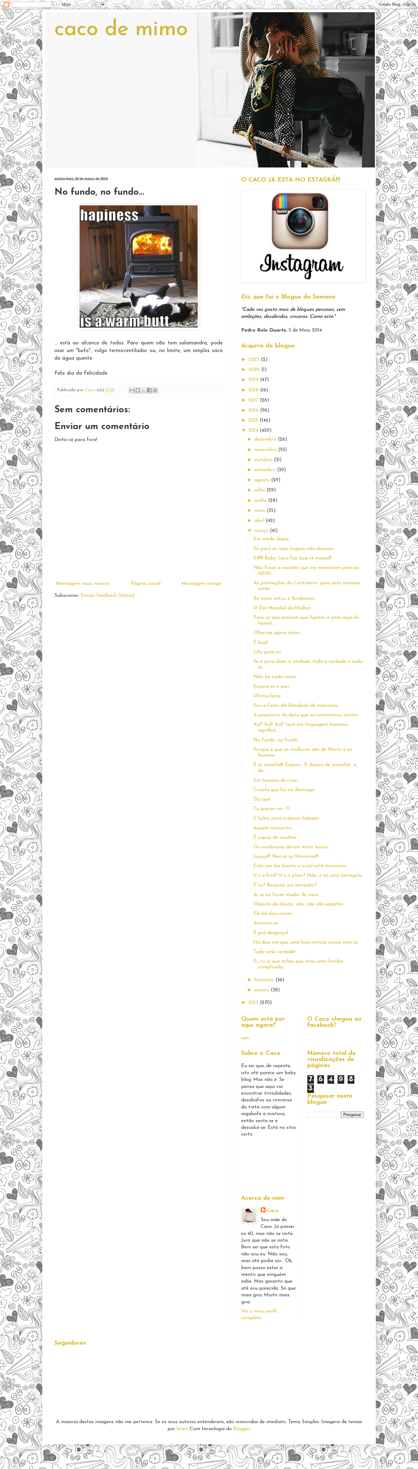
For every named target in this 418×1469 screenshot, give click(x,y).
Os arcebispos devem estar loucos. (291, 847)
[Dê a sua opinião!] (138, 390)
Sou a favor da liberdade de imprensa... (296, 705)
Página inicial (145, 583)
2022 (254, 369)
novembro (266, 449)
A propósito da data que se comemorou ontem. (306, 715)
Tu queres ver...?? (271, 808)
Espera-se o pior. (271, 686)
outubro (264, 459)
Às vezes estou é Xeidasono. (284, 598)
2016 (254, 410)
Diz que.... (263, 799)
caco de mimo (121, 30)
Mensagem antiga (201, 583)
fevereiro (264, 980)
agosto (262, 480)
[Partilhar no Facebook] (149, 390)
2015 (254, 420)
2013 (254, 1002)
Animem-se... (267, 923)
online (245, 1038)
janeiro (262, 990)
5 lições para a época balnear (286, 818)
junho (261, 500)
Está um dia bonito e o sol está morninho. (300, 866)
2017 (254, 400)
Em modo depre (271, 539)
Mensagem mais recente (83, 583)
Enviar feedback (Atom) (108, 595)
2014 (254, 430)
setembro (265, 470)
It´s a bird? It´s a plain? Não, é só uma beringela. (307, 875)
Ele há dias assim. (273, 913)
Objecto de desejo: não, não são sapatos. (298, 904)
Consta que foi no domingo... (285, 790)
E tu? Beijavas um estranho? (285, 885)
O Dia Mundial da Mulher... (283, 608)
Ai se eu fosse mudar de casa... (287, 894)
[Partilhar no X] (143, 390)
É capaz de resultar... (276, 837)
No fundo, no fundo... (276, 740)
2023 (254, 359)
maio (260, 510)
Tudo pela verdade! (274, 951)
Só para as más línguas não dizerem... (295, 548)
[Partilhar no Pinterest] (155, 390)
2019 (254, 379)
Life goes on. (267, 652)
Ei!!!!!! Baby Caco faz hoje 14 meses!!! (292, 558)
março (262, 530)
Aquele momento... (273, 828)
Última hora (266, 696)
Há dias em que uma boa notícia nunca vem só (305, 942)
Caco (273, 1210)
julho (260, 490)
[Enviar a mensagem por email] (132, 390)
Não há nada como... (276, 676)
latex (182, 1429)
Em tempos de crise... (276, 780)
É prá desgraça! (270, 933)
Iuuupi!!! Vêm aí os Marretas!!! (285, 856)
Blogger (241, 1429)
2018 (254, 390)
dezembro (266, 439)
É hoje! (260, 642)
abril (260, 520)
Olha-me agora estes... (277, 632)
